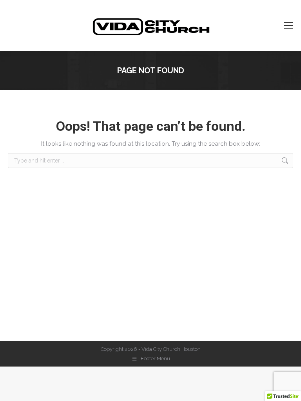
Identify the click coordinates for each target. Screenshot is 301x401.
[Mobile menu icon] (288, 25)
